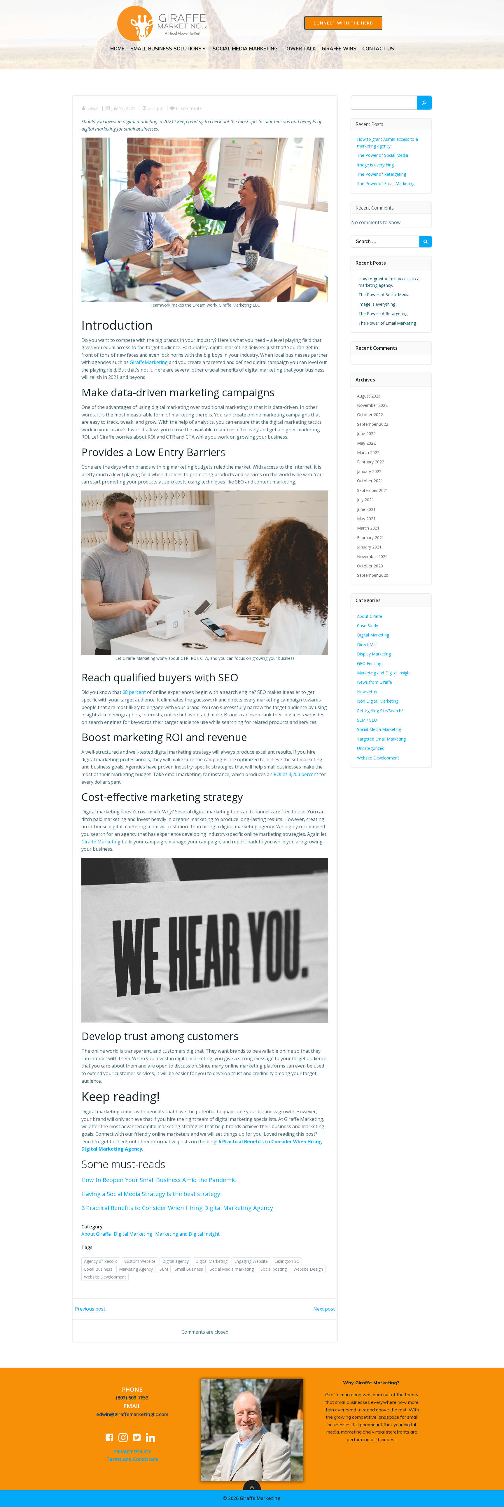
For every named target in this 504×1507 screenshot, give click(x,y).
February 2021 (370, 537)
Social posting (273, 1269)
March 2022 (368, 452)
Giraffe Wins (339, 48)
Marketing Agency (136, 1269)
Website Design (308, 1269)
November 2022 (372, 405)
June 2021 (366, 509)
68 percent (134, 692)
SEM (164, 1269)
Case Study (367, 625)
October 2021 (370, 480)
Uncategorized (370, 748)
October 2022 (370, 414)
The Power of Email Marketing (386, 183)
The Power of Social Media (382, 155)
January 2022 (369, 471)
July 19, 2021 (123, 108)
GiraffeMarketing (149, 362)
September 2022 (372, 424)
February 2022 (370, 462)
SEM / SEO (367, 720)
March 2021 (368, 528)
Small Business (189, 1269)
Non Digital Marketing (377, 701)
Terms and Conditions (132, 1459)
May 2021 (366, 518)
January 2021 (369, 547)
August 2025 (369, 396)
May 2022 (366, 443)
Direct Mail (367, 644)
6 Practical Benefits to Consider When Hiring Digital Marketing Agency (177, 1208)
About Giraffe (96, 1234)
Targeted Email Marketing (381, 739)
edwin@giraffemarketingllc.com (132, 1414)
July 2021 (365, 499)
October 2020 (370, 566)
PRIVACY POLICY (132, 1451)
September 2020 (372, 575)
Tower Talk (300, 48)
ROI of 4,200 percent (296, 774)
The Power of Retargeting (381, 174)
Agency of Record (101, 1261)
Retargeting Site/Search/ (380, 710)
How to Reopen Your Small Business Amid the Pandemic (158, 1180)
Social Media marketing (232, 1269)
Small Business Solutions (166, 48)
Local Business (98, 1269)
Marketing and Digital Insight (187, 1234)
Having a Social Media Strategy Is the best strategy (150, 1194)
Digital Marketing (133, 1234)
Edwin (93, 108)
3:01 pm (155, 108)
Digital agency (175, 1261)
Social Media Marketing (245, 48)
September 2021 (372, 490)
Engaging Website (251, 1261)
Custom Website (139, 1261)
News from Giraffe (374, 682)
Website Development (105, 1277)
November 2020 (372, 556)
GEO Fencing (369, 663)
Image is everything (375, 165)
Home (117, 48)
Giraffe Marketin (99, 841)
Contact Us (378, 48)
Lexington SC (286, 1261)
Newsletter (367, 691)
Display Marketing (374, 654)
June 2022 (366, 433)
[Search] (424, 103)
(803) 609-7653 (132, 1398)
